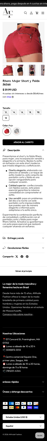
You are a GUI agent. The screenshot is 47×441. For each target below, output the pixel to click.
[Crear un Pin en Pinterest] (27, 256)
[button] (37, 13)
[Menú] (43, 13)
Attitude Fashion (15, 434)
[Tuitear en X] (16, 256)
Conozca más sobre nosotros (18, 314)
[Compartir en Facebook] (22, 256)
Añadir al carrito (24, 142)
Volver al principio (23, 271)
